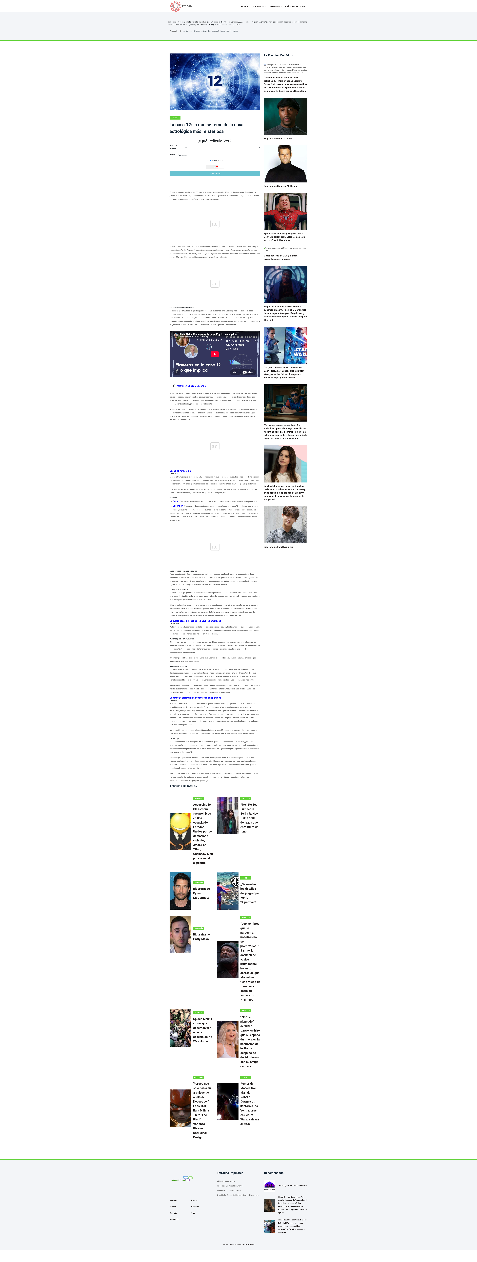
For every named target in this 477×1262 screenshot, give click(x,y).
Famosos (246, 917)
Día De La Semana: (173, 147)
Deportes (195, 1207)
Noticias (246, 798)
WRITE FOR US (275, 6)
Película (214, 161)
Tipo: (207, 161)
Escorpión (178, 506)
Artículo (173, 1207)
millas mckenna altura (226, 1181)
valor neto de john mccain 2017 (230, 1186)
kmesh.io (202, 22)
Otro (246, 1077)
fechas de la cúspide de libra (229, 1191)
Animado (198, 798)
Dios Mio (173, 1213)
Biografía (199, 882)
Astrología (174, 1219)
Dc (246, 878)
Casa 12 (177, 501)
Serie (222, 161)
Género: (173, 154)
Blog (181, 31)
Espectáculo (214, 173)
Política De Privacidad (295, 6)
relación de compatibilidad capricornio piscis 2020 (237, 1195)
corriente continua (198, 1078)
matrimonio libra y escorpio (191, 386)
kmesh (187, 6)
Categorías (258, 6)
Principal (245, 6)
